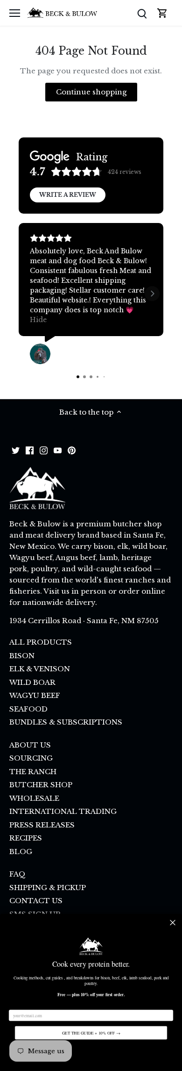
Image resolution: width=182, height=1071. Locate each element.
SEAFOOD (28, 708)
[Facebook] (30, 450)
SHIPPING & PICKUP (47, 887)
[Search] (142, 13)
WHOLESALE (34, 798)
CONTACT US (36, 900)
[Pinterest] (72, 450)
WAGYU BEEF (34, 695)
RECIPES (25, 838)
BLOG (20, 851)
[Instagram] (44, 450)
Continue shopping (91, 91)
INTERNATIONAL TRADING (63, 811)
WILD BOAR (32, 682)
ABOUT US (30, 744)
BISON (22, 655)
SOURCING (31, 758)
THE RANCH (32, 771)
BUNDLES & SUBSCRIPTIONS (65, 722)
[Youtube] (58, 450)
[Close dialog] (173, 922)
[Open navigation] (14, 13)
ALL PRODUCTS (40, 642)
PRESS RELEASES (42, 824)
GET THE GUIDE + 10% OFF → (91, 1032)
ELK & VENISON (39, 668)
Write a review (67, 194)
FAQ (17, 874)
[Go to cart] (162, 13)
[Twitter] (16, 450)
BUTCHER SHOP (40, 784)
